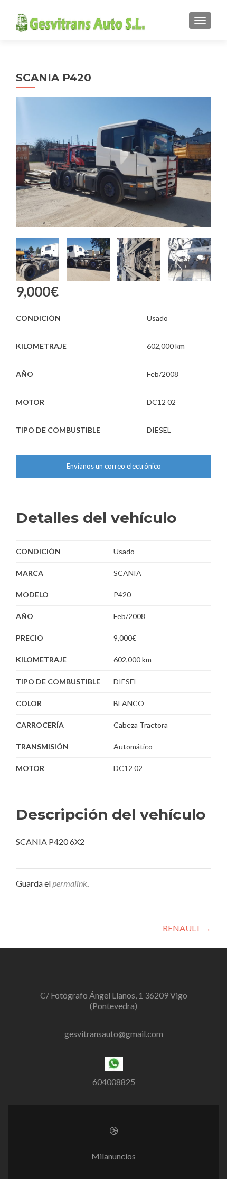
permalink (69, 883)
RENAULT (187, 928)
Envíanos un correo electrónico (114, 466)
